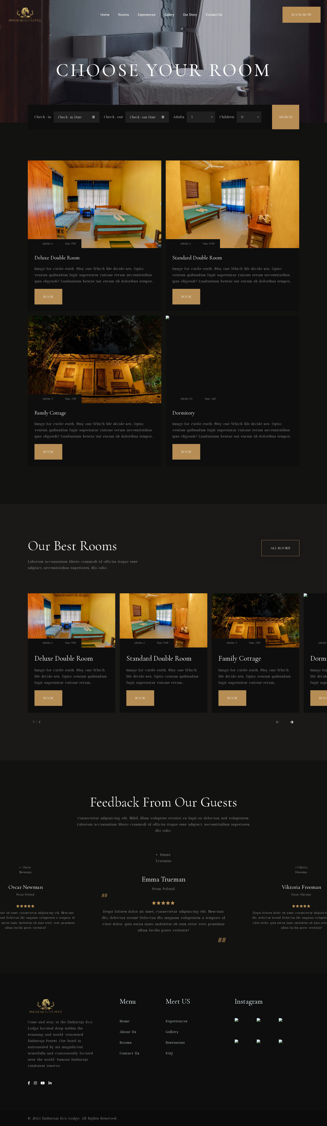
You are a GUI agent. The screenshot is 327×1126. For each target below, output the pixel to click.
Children (227, 117)
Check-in (42, 117)
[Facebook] (30, 1083)
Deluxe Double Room (57, 258)
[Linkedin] (50, 1083)
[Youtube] (43, 1083)
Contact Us (214, 15)
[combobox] (201, 117)
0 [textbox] (242, 117)
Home (105, 15)
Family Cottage (50, 413)
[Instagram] (36, 1083)
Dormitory (183, 413)
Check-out (113, 117)
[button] (277, 722)
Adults (178, 117)
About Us (128, 1032)
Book (48, 296)
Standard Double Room (197, 258)
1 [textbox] (192, 117)
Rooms (123, 15)
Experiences (146, 15)
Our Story (190, 15)
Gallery (169, 15)
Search (285, 117)
